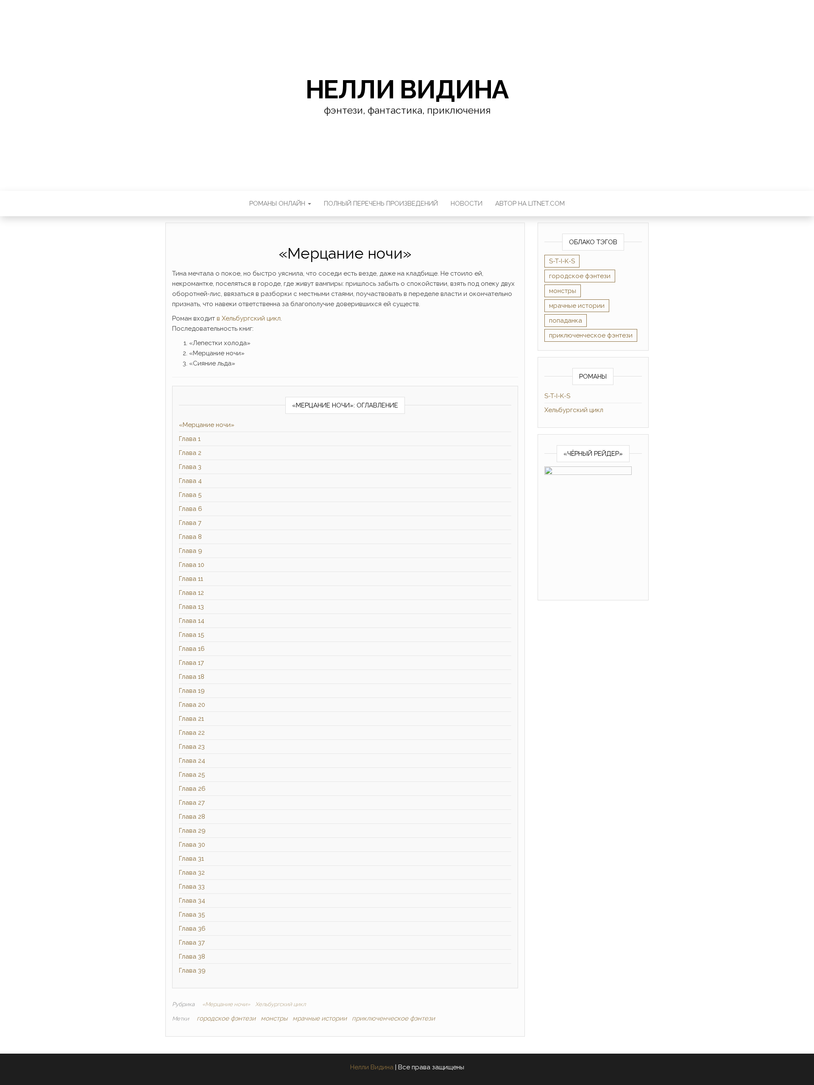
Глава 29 (192, 830)
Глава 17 (191, 663)
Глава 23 (192, 746)
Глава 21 (191, 718)
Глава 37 (192, 942)
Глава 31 (191, 858)
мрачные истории (320, 1018)
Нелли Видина (407, 89)
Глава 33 (192, 886)
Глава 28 (192, 816)
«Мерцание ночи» (206, 425)
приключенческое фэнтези (393, 1018)
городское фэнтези (226, 1018)
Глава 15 (191, 635)
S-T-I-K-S (562, 261)
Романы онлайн (278, 203)
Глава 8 (190, 537)
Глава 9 (190, 551)
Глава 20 (192, 704)
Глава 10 (191, 565)
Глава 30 (192, 844)
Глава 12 (191, 593)
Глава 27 (192, 802)
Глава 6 (190, 509)
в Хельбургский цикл (249, 318)
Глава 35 (192, 914)
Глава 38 (192, 956)
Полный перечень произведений (381, 203)
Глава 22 (192, 732)
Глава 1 (190, 439)
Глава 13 (191, 607)
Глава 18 (191, 677)
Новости (466, 203)
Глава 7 (190, 523)
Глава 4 (190, 481)
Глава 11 (191, 579)
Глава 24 (192, 760)
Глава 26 (192, 788)
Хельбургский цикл (280, 1004)
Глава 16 (192, 649)
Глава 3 (190, 467)
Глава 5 (190, 495)
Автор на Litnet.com (530, 203)
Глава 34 (192, 900)
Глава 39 (192, 970)
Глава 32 (192, 872)
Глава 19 (192, 691)
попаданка (565, 320)
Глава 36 (192, 928)
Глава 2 (190, 453)
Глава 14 (191, 621)
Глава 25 (192, 774)
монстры (274, 1018)
